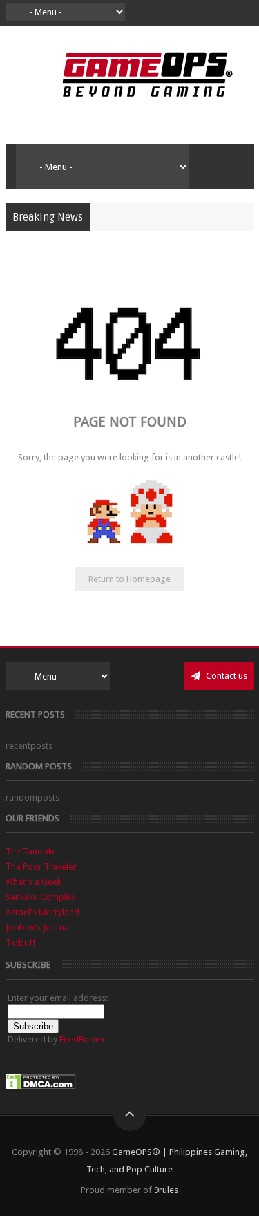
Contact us (225, 676)
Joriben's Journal (38, 927)
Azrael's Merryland (42, 912)
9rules (166, 1190)
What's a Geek (33, 882)
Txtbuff (21, 942)
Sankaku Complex (41, 897)
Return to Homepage (129, 579)
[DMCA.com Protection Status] (41, 1087)
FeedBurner (82, 1039)
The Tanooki (30, 851)
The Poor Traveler (41, 866)
